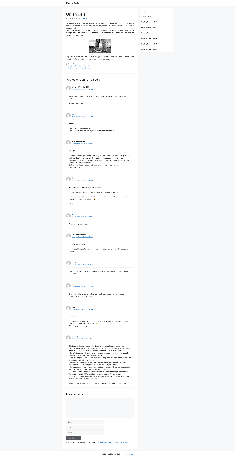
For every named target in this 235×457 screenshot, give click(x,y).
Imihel (74, 262)
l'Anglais (75, 336)
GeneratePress (128, 454)
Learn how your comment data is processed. (112, 442)
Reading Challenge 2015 (149, 22)
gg (73, 114)
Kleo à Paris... (73, 3)
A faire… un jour (146, 16)
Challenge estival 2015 (148, 27)
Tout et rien (71, 64)
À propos (144, 11)
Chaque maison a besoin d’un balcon (79, 66)
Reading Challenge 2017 (149, 44)
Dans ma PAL (145, 33)
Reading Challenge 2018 (149, 49)
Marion (74, 214)
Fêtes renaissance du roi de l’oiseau (79, 68)
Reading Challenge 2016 (149, 38)
